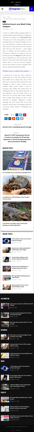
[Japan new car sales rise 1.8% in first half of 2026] (5, 306)
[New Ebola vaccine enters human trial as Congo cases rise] (5, 418)
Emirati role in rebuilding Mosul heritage (17, 127)
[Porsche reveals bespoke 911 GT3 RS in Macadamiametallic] (5, 315)
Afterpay (18, 55)
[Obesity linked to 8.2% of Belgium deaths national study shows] (5, 409)
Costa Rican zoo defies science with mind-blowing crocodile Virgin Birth (15, 224)
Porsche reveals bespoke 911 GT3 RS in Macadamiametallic (21, 314)
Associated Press (26, 37)
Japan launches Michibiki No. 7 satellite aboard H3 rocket (20, 267)
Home (12, 2)
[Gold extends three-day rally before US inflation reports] (5, 355)
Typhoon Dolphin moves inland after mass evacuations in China (20, 385)
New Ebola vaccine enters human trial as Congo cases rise (21, 417)
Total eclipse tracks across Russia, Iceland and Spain (21, 239)
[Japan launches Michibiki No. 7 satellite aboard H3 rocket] (7, 268)
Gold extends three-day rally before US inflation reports (21, 354)
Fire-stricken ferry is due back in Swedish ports (17, 173)
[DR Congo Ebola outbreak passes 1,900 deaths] (7, 278)
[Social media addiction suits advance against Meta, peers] (7, 259)
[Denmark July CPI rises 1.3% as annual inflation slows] (7, 287)
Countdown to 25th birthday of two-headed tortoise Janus (16, 198)
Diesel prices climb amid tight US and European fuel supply (21, 249)
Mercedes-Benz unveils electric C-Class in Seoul (21, 323)
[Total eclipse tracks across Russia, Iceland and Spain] (7, 241)
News (4, 21)
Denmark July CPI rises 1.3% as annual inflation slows (20, 286)
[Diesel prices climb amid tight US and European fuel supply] (7, 250)
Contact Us (18, 2)
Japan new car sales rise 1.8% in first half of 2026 (21, 304)
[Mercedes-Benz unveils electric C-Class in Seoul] (5, 324)
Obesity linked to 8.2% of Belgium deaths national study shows (19, 407)
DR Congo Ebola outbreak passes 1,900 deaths (21, 276)
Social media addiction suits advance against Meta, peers (20, 258)
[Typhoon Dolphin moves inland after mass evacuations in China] (5, 387)
